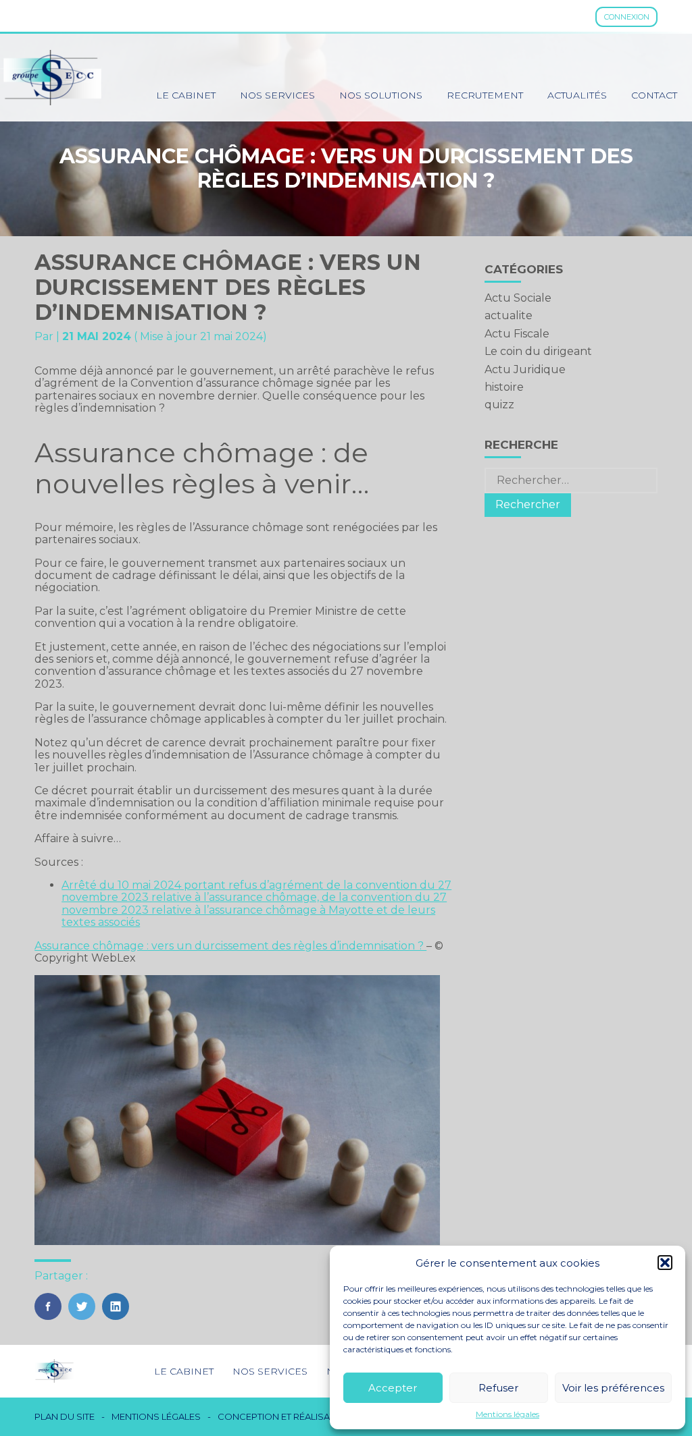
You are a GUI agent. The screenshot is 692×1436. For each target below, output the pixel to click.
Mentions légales (507, 1414)
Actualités (577, 95)
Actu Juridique (525, 369)
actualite (509, 315)
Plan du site (64, 1417)
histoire (504, 387)
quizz (499, 404)
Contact (654, 95)
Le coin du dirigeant (538, 351)
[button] (665, 1262)
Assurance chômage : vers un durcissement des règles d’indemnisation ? (230, 945)
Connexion (626, 17)
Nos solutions (380, 95)
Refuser (498, 1387)
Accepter (392, 1387)
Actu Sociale (518, 298)
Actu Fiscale (517, 333)
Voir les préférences (613, 1387)
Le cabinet (186, 95)
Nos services (277, 95)
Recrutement (485, 95)
